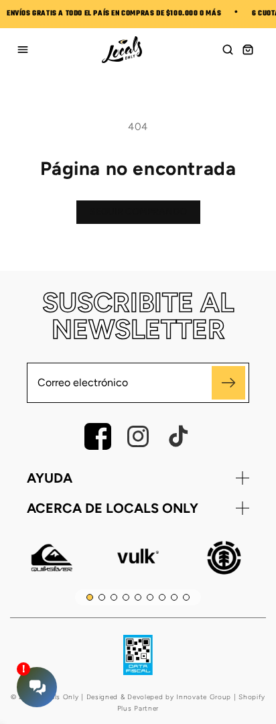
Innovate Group (203, 696)
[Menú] (22, 49)
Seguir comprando (138, 211)
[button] (227, 49)
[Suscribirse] (228, 383)
